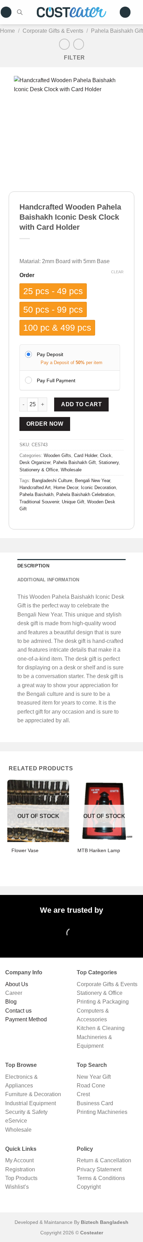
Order (26, 275)
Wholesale (71, 469)
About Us (16, 984)
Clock (105, 455)
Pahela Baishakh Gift (117, 30)
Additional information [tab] (48, 579)
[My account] (125, 12)
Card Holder (85, 455)
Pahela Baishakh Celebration (85, 494)
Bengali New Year (92, 480)
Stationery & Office (38, 469)
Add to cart (81, 404)
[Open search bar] (20, 12)
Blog (11, 1002)
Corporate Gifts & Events (53, 30)
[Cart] (139, 12)
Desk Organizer (34, 462)
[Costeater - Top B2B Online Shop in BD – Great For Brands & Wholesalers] (71, 12)
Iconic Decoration (98, 487)
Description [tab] (33, 566)
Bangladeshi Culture (52, 480)
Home (7, 30)
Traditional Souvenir (39, 502)
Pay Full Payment (56, 380)
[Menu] (6, 12)
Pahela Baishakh (36, 494)
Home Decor (65, 487)
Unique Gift (73, 502)
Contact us (18, 1011)
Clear (117, 272)
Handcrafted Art (35, 487)
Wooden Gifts (57, 455)
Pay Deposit (50, 354)
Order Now (44, 424)
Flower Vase (25, 850)
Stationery (109, 462)
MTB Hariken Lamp (98, 850)
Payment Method (26, 1019)
